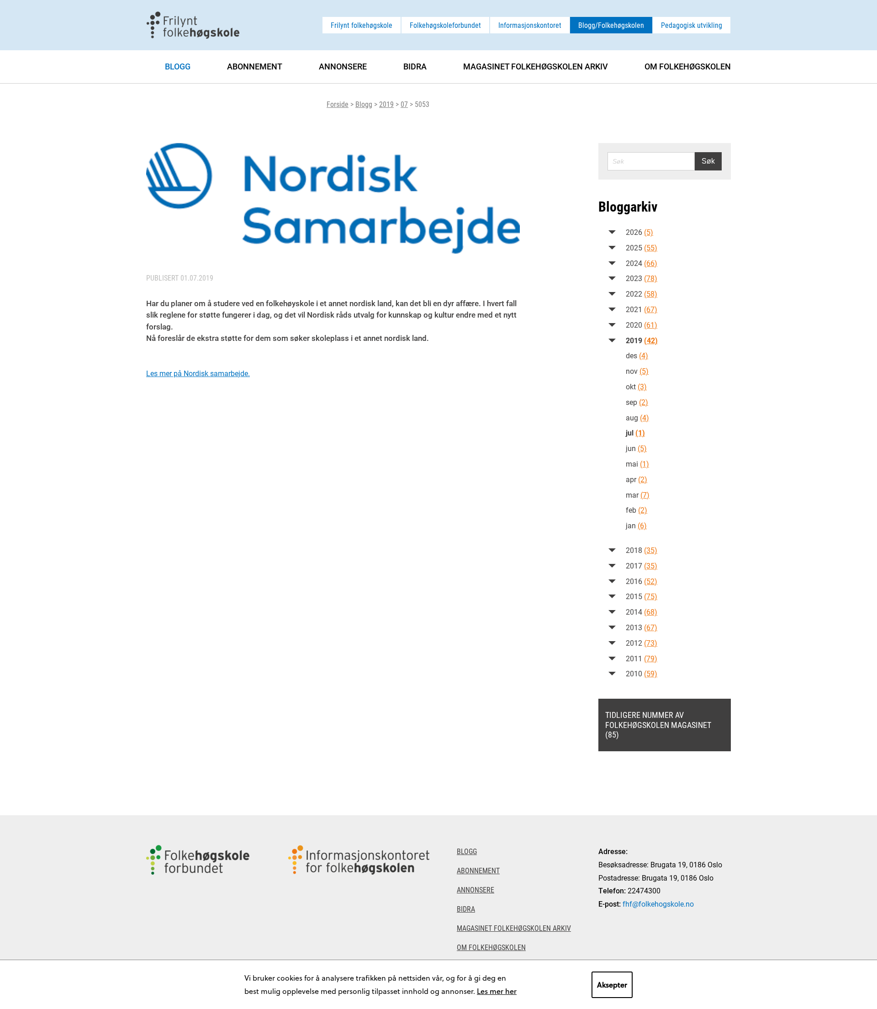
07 (404, 104)
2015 (641, 596)
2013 (641, 627)
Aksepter (612, 984)
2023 (641, 278)
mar (638, 494)
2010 (641, 673)
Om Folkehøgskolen (688, 66)
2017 (641, 565)
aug (637, 417)
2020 (641, 324)
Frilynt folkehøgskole (361, 25)
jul (635, 432)
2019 (386, 104)
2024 (641, 263)
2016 (641, 581)
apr (636, 479)
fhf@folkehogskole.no (658, 903)
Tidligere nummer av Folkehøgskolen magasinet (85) (658, 724)
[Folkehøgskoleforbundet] (198, 912)
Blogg (363, 104)
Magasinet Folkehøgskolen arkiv (535, 66)
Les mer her (497, 991)
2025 (641, 247)
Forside (338, 104)
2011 (641, 658)
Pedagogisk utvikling (691, 25)
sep (637, 402)
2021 (641, 309)
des (637, 355)
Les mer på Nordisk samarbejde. (198, 373)
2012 (641, 643)
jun (636, 448)
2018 (641, 550)
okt (636, 386)
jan (636, 525)
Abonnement (254, 66)
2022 (641, 293)
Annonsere (343, 66)
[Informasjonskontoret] (358, 912)
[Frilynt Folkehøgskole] (192, 24)
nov (637, 371)
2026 (639, 232)
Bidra (415, 66)
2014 (641, 611)
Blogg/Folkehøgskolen (611, 25)
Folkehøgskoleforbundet (445, 25)
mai (637, 463)
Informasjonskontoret (529, 25)
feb (636, 510)
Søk (708, 161)
